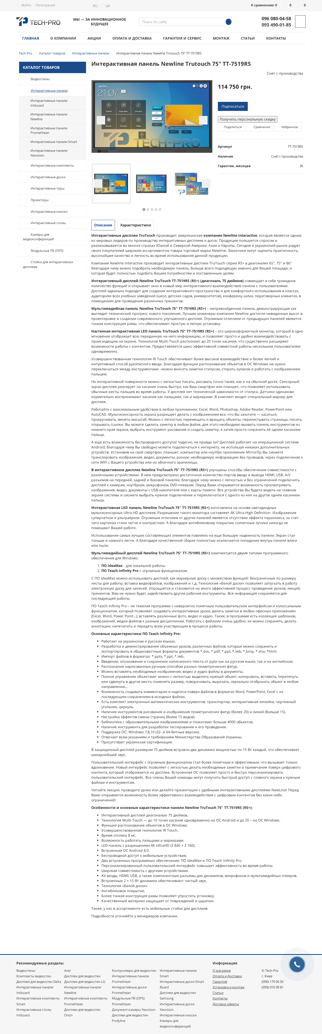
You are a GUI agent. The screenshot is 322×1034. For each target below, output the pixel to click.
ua (108, 6)
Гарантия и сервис (182, 38)
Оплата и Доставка (227, 976)
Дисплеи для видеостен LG (84, 981)
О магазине (222, 970)
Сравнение (261, 127)
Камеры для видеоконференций (38, 236)
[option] (152, 116)
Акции (94, 38)
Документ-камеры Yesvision (133, 1009)
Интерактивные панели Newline (48, 116)
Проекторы (40, 200)
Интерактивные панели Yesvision (48, 153)
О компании (63, 38)
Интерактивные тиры (47, 188)
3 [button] (151, 209)
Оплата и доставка (132, 38)
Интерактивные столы (48, 223)
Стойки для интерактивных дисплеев (48, 264)
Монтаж (221, 38)
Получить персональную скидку (247, 119)
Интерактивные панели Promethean (48, 130)
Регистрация (45, 5)
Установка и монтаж (229, 987)
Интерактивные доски (48, 177)
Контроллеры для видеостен (134, 970)
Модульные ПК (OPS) (47, 250)
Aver (67, 970)
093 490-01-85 (276, 25)
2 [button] (147, 209)
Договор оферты (226, 1004)
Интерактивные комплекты (52, 165)
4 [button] (155, 209)
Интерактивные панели (49, 90)
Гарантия (220, 981)
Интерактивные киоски (49, 211)
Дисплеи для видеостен (82, 976)
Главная (30, 38)
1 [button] (143, 209)
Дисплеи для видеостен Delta (38, 981)
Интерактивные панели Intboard (48, 103)
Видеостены (40, 79)
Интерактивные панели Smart (53, 141)
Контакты (276, 38)
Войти (26, 5)
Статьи (248, 38)
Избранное (289, 127)
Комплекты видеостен (33, 976)
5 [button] (160, 209)
